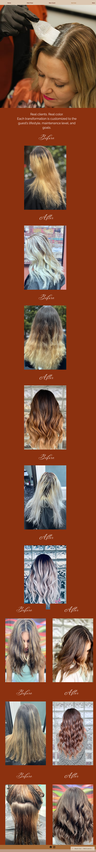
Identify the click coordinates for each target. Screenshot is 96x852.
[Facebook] (50, 847)
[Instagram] (54, 847)
